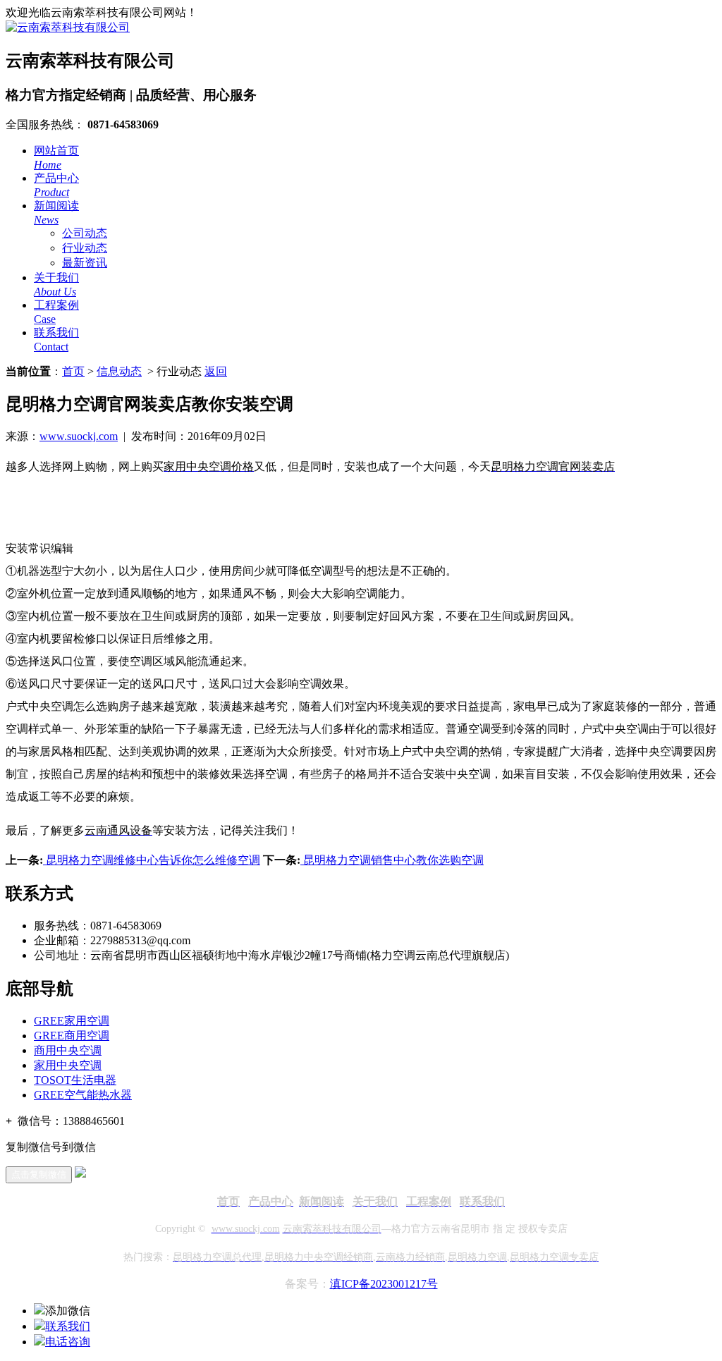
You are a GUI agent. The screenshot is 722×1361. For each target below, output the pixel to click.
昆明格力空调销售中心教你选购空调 (392, 860)
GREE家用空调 (71, 1021)
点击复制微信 (38, 1174)
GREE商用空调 (71, 1036)
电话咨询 (67, 1342)
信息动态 (119, 371)
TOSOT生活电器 (75, 1080)
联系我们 (67, 1326)
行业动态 (84, 248)
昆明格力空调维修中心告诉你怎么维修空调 (151, 860)
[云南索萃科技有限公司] (68, 27)
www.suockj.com (78, 436)
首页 (73, 371)
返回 (215, 371)
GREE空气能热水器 (83, 1095)
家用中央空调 (68, 1065)
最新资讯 (84, 263)
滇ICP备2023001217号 (384, 1284)
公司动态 (84, 233)
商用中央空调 (68, 1050)
